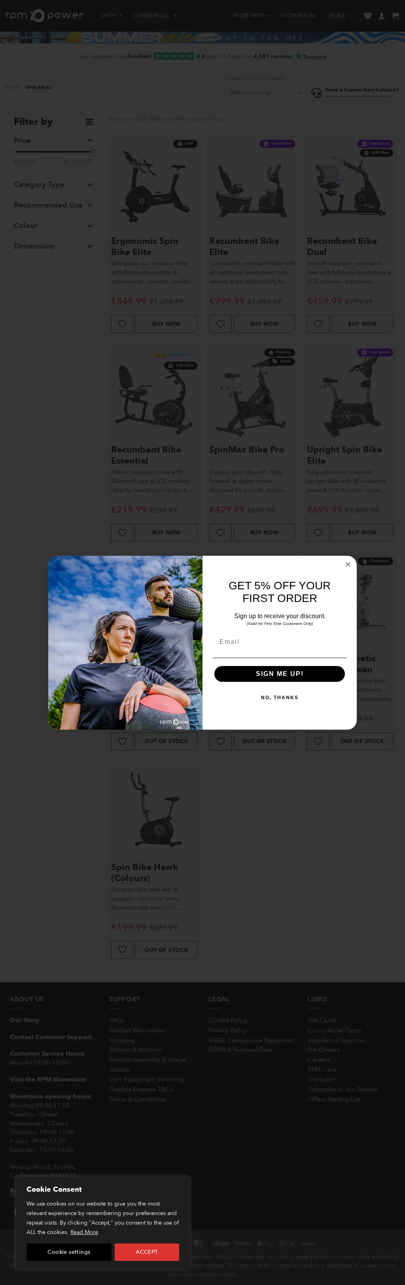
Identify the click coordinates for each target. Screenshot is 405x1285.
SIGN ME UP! (280, 673)
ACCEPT (147, 1252)
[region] (103, 1223)
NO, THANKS (280, 697)
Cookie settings (68, 1252)
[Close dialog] (348, 564)
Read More (84, 1232)
